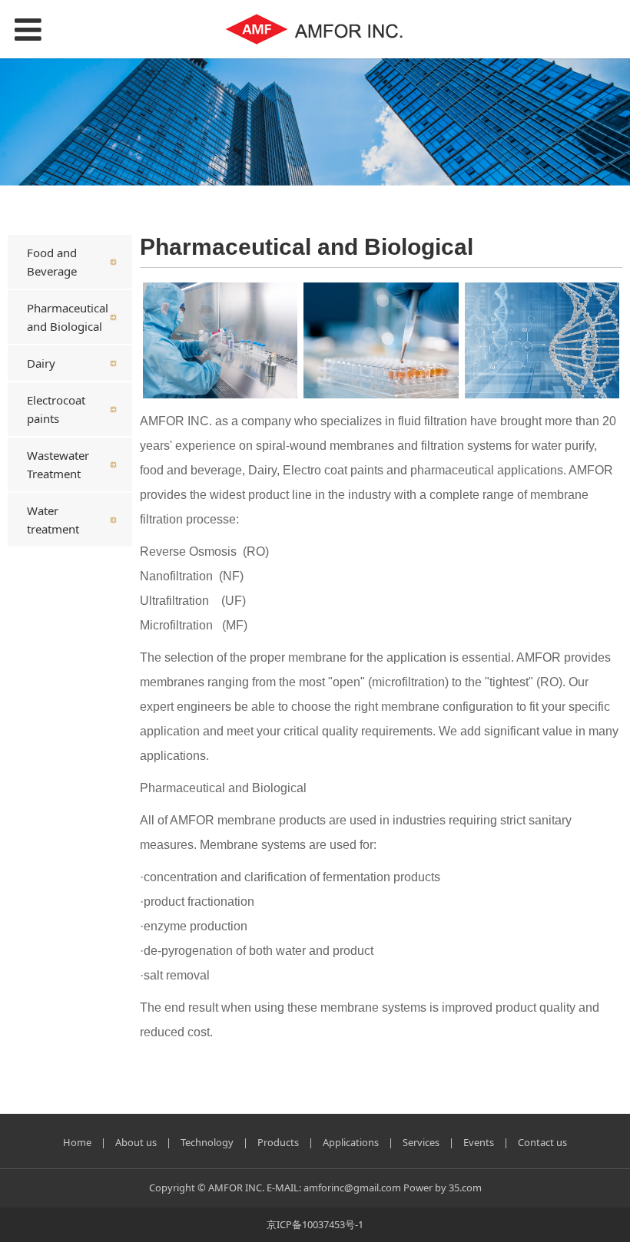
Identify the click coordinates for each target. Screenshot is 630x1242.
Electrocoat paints (56, 409)
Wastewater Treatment (58, 464)
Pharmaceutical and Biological (67, 317)
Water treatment (53, 520)
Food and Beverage (52, 262)
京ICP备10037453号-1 (315, 1224)
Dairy (41, 363)
